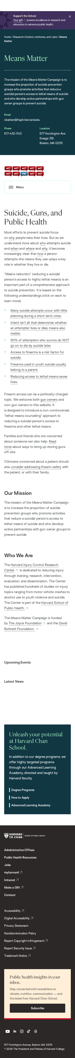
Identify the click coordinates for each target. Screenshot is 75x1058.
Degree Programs (23, 790)
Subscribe (37, 1008)
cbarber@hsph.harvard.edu (22, 120)
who (43, 243)
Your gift (18, 20)
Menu (20, 187)
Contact (10, 895)
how (40, 254)
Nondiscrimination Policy (20, 933)
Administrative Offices (19, 850)
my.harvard (11, 872)
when (14, 248)
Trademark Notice (15, 955)
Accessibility (12, 911)
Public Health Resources (20, 857)
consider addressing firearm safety (36, 467)
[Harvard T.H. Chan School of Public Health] (24, 835)
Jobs (7, 865)
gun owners (49, 399)
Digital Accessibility (17, 918)
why (12, 238)
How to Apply (20, 797)
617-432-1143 (13, 133)
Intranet (9, 880)
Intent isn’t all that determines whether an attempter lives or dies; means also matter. (38, 327)
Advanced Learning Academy (30, 805)
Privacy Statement (16, 925)
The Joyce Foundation (25, 623)
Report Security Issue (18, 948)
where (30, 248)
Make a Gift (12, 887)
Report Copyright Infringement (24, 941)
